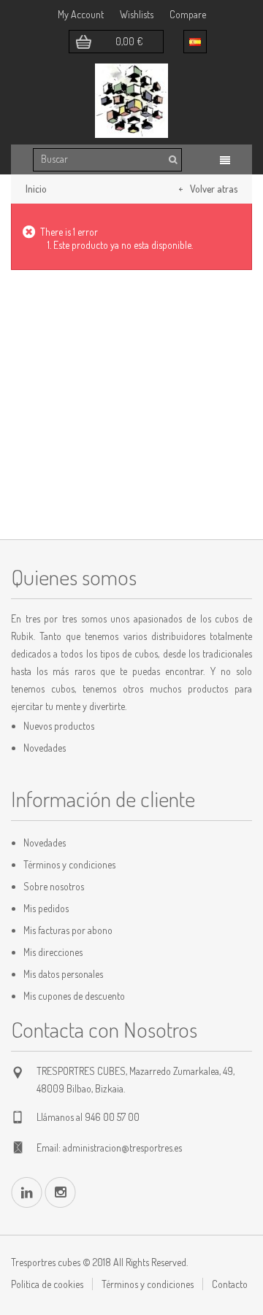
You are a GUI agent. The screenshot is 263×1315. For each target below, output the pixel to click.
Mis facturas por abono (68, 930)
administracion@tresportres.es (122, 1147)
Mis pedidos (46, 908)
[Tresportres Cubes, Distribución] (131, 100)
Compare (187, 14)
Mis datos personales (63, 974)
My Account (81, 14)
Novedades (44, 747)
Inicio (36, 188)
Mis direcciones (53, 952)
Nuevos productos (58, 726)
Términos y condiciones (69, 864)
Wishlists (136, 14)
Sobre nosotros (53, 886)
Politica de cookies (47, 1284)
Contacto (230, 1284)
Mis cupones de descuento (74, 996)
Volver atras (213, 188)
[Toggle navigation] (225, 160)
